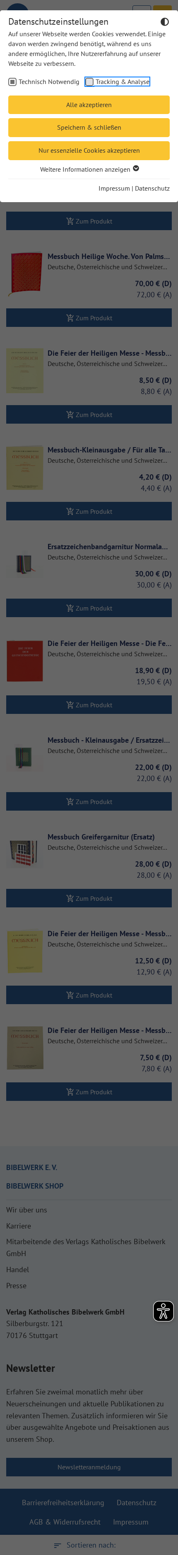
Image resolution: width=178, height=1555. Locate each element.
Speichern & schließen (89, 127)
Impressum (114, 188)
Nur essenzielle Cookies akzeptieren (89, 150)
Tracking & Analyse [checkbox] (122, 81)
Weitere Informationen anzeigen (86, 169)
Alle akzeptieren (89, 104)
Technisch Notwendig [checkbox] (49, 81)
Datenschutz (152, 188)
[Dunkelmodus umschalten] (165, 23)
